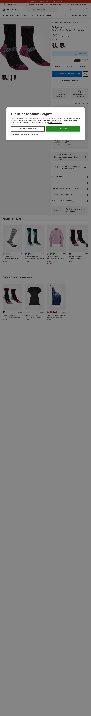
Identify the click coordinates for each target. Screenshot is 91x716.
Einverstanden (63, 129)
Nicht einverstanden (28, 129)
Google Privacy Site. (55, 122)
